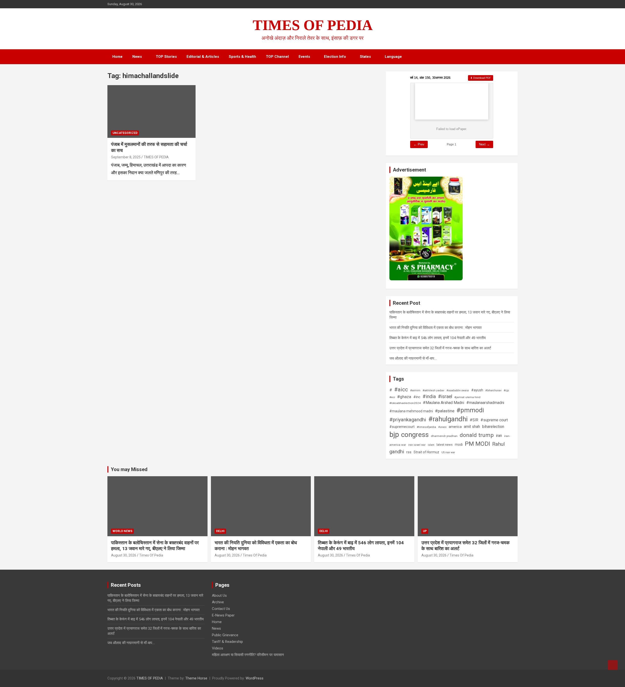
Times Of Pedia (151, 555)
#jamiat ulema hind (467, 397)
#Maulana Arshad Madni (443, 402)
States (365, 56)
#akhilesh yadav (433, 390)
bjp (394, 434)
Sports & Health (242, 56)
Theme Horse (196, 678)
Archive (218, 602)
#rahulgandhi (448, 419)
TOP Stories (166, 56)
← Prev (419, 144)
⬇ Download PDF (480, 77)
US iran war (448, 452)
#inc (416, 397)
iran (499, 435)
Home (117, 56)
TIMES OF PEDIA (313, 25)
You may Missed (129, 469)
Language (393, 56)
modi (459, 444)
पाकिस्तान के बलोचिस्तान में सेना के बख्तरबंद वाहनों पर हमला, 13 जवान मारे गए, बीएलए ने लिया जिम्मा (155, 546)
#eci (392, 397)
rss (408, 452)
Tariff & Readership (227, 641)
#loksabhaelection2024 (405, 403)
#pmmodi (470, 410)
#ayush (477, 390)
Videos (217, 648)
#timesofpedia (426, 427)
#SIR (474, 420)
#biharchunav (493, 390)
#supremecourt (402, 426)
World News (122, 531)
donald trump (477, 435)
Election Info (335, 56)
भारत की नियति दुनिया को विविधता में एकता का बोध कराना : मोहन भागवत (435, 327)
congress (415, 435)
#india (429, 396)
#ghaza (404, 396)
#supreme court (494, 420)
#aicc (401, 389)
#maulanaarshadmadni (485, 403)
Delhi (220, 531)
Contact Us (221, 608)
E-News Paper (223, 615)
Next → (484, 144)
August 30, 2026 (123, 555)
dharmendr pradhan (444, 436)
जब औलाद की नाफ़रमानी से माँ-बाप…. (413, 358)
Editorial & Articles (203, 56)
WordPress (254, 678)
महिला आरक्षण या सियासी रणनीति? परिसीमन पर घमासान (248, 655)
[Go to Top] (613, 665)
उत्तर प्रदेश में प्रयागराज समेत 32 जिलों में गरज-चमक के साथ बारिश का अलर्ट (440, 348)
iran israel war (417, 444)
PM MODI (477, 443)
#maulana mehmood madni (411, 411)
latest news (445, 444)
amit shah (472, 426)
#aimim (415, 390)
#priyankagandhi (407, 420)
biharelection (493, 426)
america (455, 426)
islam (431, 444)
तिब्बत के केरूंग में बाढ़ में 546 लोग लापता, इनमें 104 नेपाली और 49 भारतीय (437, 338)
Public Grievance (225, 635)
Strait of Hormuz (426, 452)
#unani (442, 427)
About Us (219, 595)
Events (304, 56)
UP (425, 531)
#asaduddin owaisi (458, 390)
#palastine (444, 410)
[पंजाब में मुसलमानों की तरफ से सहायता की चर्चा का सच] (151, 111)
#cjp (506, 390)
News (137, 56)
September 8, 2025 (126, 157)
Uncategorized (125, 133)
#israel (445, 396)
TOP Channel (277, 56)
